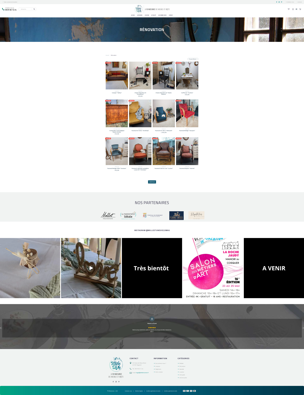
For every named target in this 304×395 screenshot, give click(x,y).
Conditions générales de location (153, 391)
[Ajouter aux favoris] (126, 63)
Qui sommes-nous (162, 15)
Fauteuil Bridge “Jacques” (187, 130)
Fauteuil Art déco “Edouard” (163, 130)
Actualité (153, 15)
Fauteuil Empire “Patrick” (187, 168)
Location (147, 15)
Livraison (300, 2)
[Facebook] (276, 2)
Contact (171, 15)
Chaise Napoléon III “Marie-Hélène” (164, 93)
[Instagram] (279, 2)
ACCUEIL (133, 15)
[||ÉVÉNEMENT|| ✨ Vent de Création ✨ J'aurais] (213, 268)
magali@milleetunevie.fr (142, 372)
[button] (303, 328)
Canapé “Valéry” (117, 93)
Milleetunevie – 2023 (113, 391)
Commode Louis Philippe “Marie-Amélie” (116, 131)
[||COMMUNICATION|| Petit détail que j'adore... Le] (30, 268)
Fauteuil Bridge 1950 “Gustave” (116, 168)
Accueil (107, 55)
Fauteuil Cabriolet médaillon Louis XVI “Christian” (140, 169)
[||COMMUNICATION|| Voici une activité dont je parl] (91, 268)
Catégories (139, 15)
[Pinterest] (281, 2)
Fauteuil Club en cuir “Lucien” (164, 168)
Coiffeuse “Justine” (187, 93)
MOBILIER (117, 91)
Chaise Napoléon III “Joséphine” (140, 93)
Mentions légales (139, 391)
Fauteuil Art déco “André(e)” (140, 130)
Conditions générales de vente (170, 391)
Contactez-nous (290, 2)
